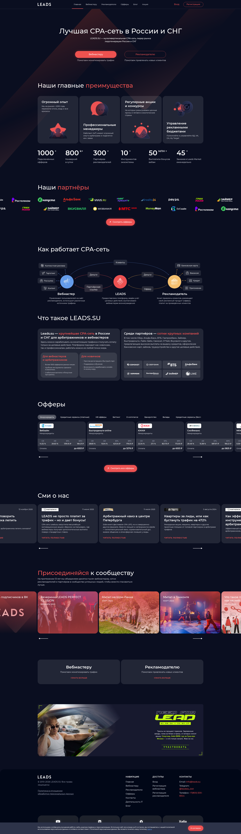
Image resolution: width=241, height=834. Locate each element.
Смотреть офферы (122, 222)
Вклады (166, 417)
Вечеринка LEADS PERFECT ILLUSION (61, 598)
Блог (135, 4)
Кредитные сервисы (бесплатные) (192, 417)
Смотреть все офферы (122, 468)
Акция (145, 4)
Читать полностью (53, 538)
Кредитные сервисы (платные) (74, 417)
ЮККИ (141, 430)
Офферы (125, 4)
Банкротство (150, 417)
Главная (77, 4)
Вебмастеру (91, 4)
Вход (176, 4)
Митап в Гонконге (176, 597)
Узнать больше (79, 678)
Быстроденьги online (100, 430)
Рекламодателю (108, 4)
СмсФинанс (193, 430)
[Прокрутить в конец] (201, 417)
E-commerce (132, 417)
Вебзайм (44, 430)
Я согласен (196, 828)
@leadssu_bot (186, 789)
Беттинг (116, 417)
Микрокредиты (47, 417)
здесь (149, 829)
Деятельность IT (134, 802)
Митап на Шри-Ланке (117, 597)
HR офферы (101, 417)
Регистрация (193, 4)
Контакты (131, 798)
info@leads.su (193, 782)
